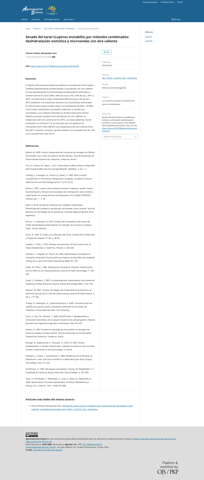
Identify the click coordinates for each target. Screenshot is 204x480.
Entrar (179, 2)
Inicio (28, 28)
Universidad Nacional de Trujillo (41, 447)
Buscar (177, 19)
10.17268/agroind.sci (92, 444)
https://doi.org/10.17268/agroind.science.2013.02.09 (54, 66)
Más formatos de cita (112, 136)
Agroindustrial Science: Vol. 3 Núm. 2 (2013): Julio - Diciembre (68, 409)
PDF (108, 52)
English (148, 36)
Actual (24, 19)
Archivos (36, 19)
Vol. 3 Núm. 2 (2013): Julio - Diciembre (59, 28)
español (148, 41)
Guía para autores (150, 2)
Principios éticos (51, 19)
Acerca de (68, 19)
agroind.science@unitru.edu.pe (47, 450)
